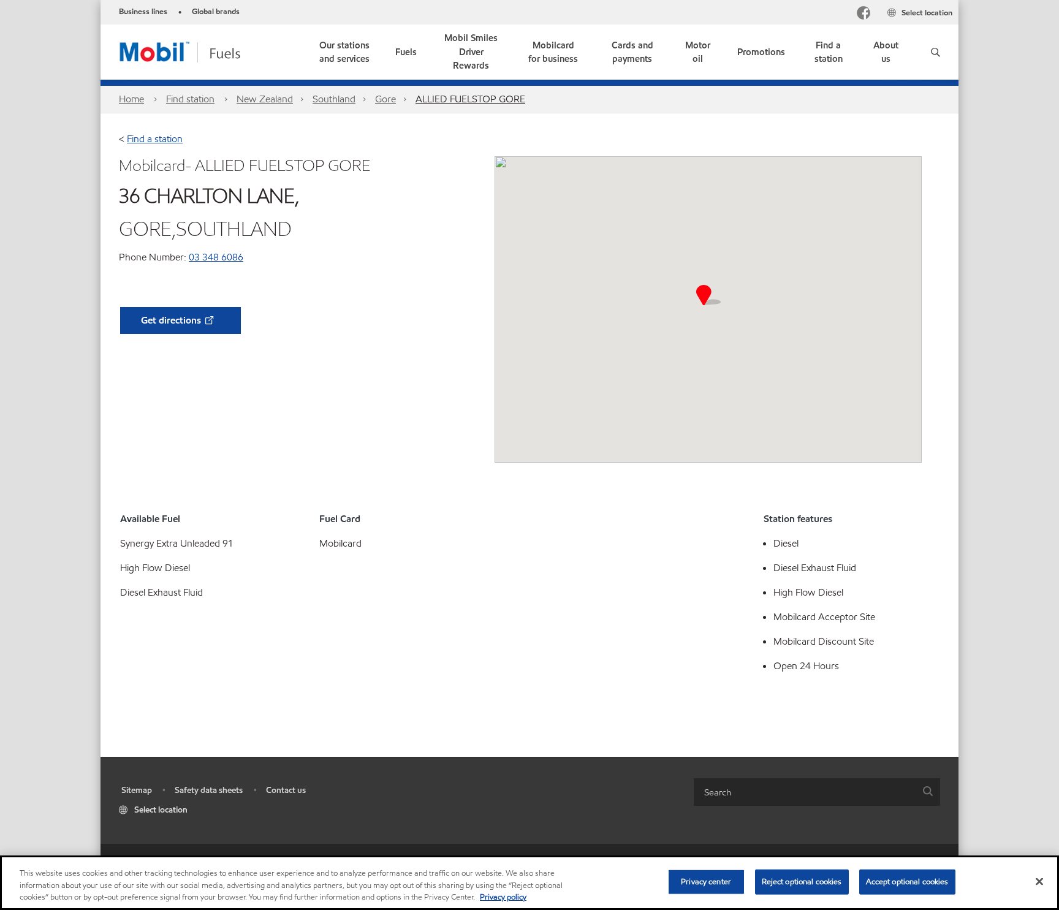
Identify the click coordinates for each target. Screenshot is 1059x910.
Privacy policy (503, 897)
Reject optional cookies (802, 881)
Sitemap (136, 790)
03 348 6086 (216, 257)
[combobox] (817, 792)
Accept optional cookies (907, 881)
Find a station (155, 138)
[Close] (1039, 881)
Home (131, 99)
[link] (344, 52)
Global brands (216, 11)
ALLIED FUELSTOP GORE (470, 99)
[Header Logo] (199, 51)
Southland (334, 99)
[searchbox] (805, 792)
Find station (190, 99)
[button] (935, 52)
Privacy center (706, 881)
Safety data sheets (209, 790)
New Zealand (265, 99)
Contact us (286, 790)
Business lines (143, 11)
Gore (385, 99)
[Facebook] (863, 14)
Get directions (172, 320)
